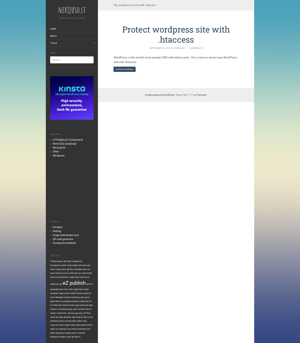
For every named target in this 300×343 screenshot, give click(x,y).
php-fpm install (78, 301)
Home (53, 29)
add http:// (68, 261)
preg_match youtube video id (80, 309)
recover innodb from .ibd (60, 313)
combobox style (80, 269)
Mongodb (59, 297)
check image (55, 269)
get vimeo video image (69, 289)
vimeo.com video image (59, 325)
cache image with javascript (78, 265)
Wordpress (59, 155)
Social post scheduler (64, 243)
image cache (64, 293)
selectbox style (70, 317)
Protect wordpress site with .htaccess (176, 34)
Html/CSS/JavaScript (65, 143)
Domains (57, 227)
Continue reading (123, 69)
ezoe (60, 284)
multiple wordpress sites (74, 297)
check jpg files (67, 269)
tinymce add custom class (76, 321)
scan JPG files (84, 313)
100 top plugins (56, 261)
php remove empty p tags (69, 305)
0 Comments (196, 48)
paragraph (67, 301)
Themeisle (201, 95)
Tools (53, 43)
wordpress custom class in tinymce (70, 333)
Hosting (57, 231)
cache (64, 265)
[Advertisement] (72, 188)
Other (56, 151)
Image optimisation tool (66, 235)
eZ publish (74, 283)
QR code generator (63, 239)
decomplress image (66, 277)
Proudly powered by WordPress (159, 95)
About (53, 36)
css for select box (70, 273)
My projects (59, 147)
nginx (87, 297)
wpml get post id (73, 337)
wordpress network (58, 337)
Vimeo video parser (78, 325)
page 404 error (56, 301)
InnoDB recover (76, 293)
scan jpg (74, 313)
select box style (56, 317)
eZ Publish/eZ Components (68, 139)
